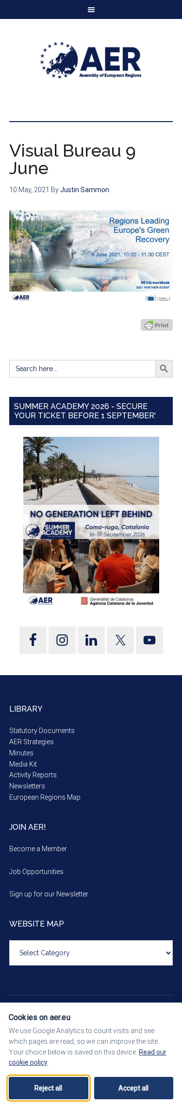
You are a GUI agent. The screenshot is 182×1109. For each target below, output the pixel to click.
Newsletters (27, 786)
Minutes (21, 753)
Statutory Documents (42, 730)
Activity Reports (33, 775)
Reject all (48, 1088)
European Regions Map (45, 797)
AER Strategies (31, 742)
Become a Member (38, 849)
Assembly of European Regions (91, 60)
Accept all (133, 1088)
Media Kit (23, 764)
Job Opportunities (36, 872)
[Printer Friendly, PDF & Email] (157, 325)
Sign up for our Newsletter (48, 894)
